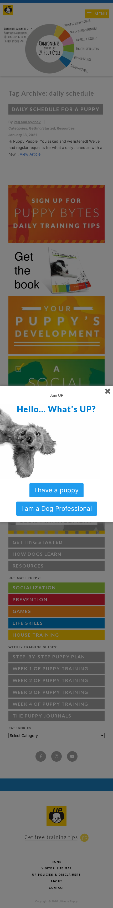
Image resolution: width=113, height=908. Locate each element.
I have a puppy (56, 490)
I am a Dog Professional (56, 508)
